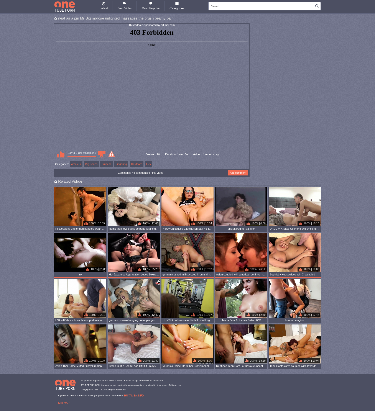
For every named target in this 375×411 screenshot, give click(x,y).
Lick (148, 164)
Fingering (121, 164)
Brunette (107, 164)
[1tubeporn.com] (65, 6)
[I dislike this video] (101, 154)
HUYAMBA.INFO (134, 395)
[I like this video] (60, 154)
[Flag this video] (111, 154)
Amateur (76, 164)
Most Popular (151, 8)
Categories (176, 8)
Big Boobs (91, 164)
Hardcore (136, 164)
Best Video (124, 8)
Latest (103, 8)
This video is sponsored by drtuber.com (152, 25)
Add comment (238, 172)
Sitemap (63, 402)
